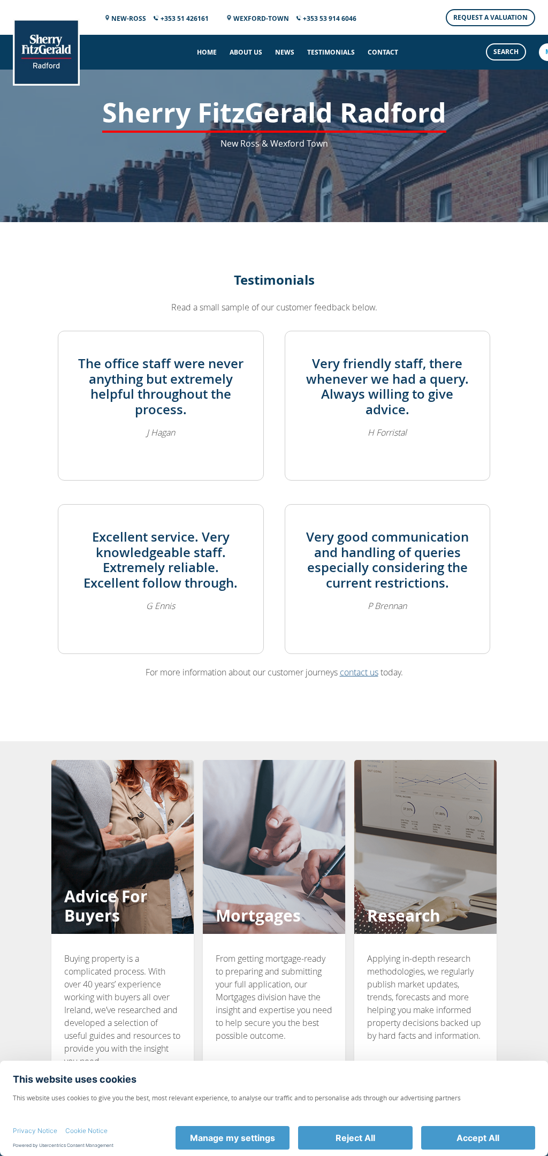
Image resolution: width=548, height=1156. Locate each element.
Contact (383, 52)
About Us (246, 52)
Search (506, 51)
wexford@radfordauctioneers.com (267, 589)
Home (207, 52)
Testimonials (331, 52)
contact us (359, 672)
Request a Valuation (490, 17)
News (284, 52)
